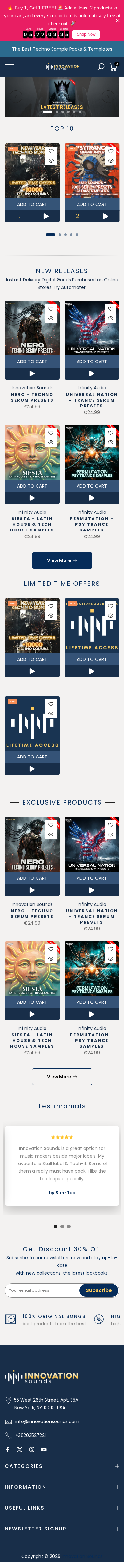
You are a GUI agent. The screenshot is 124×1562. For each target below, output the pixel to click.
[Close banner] (118, 21)
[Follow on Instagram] (32, 1449)
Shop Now (86, 34)
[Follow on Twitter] (20, 1449)
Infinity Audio (92, 388)
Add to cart (32, 204)
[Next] (108, 96)
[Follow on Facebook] (7, 1449)
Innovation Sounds (32, 388)
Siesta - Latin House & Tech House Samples (32, 524)
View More (59, 560)
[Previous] (16, 96)
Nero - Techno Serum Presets (32, 397)
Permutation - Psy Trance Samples (92, 524)
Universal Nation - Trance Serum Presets (92, 400)
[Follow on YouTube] (44, 1449)
